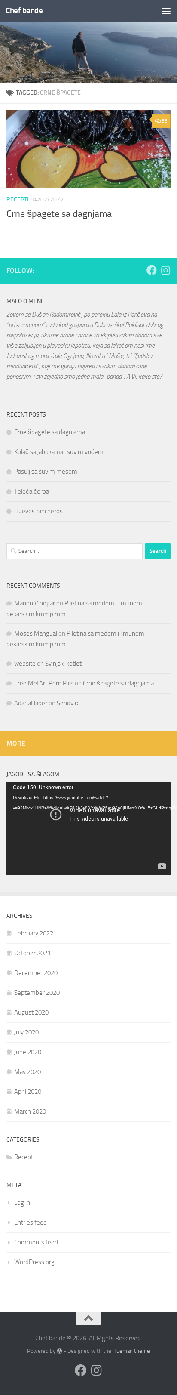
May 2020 (27, 1072)
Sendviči (68, 703)
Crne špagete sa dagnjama (59, 213)
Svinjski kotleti (64, 663)
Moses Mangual (35, 633)
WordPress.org (34, 1262)
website (25, 663)
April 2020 (27, 1092)
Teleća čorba (31, 491)
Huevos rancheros (38, 511)
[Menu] (166, 11)
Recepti (17, 199)
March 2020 (30, 1111)
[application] (88, 828)
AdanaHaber (30, 703)
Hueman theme (131, 1351)
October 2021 (32, 953)
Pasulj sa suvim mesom (45, 471)
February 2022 (33, 933)
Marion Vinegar (34, 603)
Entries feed (30, 1222)
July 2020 (26, 1032)
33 (165, 121)
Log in (22, 1203)
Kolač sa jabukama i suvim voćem (59, 452)
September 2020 (37, 993)
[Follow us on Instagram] (165, 270)
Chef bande (24, 10)
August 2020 (31, 1012)
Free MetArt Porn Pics (43, 683)
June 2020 (27, 1052)
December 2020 (36, 973)
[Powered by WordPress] (59, 1351)
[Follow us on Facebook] (151, 270)
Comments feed (36, 1242)
